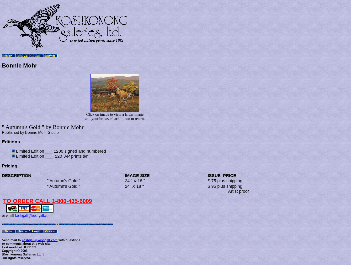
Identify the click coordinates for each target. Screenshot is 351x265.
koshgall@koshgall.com (33, 215)
